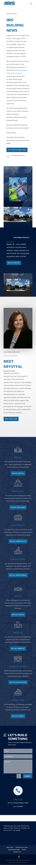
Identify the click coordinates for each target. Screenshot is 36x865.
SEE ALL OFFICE (18, 614)
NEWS (24, 849)
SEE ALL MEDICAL (18, 648)
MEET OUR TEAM (11, 419)
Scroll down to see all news (18, 155)
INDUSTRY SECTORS (22, 847)
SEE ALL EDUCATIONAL (18, 575)
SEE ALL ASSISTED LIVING (18, 682)
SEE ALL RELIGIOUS (18, 507)
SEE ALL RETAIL (14, 263)
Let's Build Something (17, 149)
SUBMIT (27, 776)
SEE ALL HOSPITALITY (18, 541)
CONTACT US (17, 852)
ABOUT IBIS (9, 847)
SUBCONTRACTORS (14, 849)
